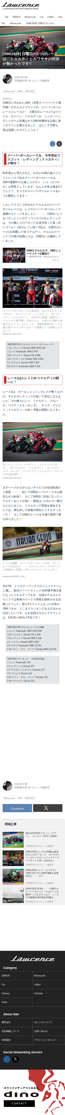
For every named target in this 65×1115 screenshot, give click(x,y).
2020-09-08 (20, 77)
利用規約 (6, 1040)
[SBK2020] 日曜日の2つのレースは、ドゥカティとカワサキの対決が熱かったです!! (31, 59)
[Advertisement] (29, 708)
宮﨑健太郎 (20, 80)
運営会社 (6, 1022)
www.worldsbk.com (14, 576)
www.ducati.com (56, 67)
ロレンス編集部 (40, 80)
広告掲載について (11, 1031)
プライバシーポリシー (45, 1040)
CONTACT (19, 1103)
